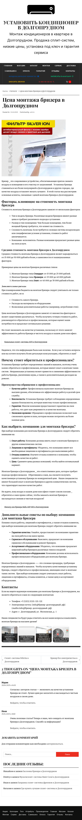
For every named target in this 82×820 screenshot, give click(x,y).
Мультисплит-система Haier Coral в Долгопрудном (44, 777)
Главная (8, 66)
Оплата (26, 71)
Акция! (5, 811)
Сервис (58, 66)
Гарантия (40, 71)
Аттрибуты (30, 811)
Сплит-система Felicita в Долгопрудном (17, 660)
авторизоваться (55, 744)
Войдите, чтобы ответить (22, 703)
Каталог (34, 66)
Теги (21, 811)
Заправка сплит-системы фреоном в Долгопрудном (43, 782)
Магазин (21, 66)
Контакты (70, 71)
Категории (14, 811)
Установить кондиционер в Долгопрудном (41, 25)
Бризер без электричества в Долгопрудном (63, 660)
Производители (42, 811)
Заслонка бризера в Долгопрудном (40, 771)
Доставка (71, 66)
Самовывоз (10, 71)
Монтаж (46, 66)
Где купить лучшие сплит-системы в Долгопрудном (46, 788)
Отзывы (55, 71)
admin (32, 112)
